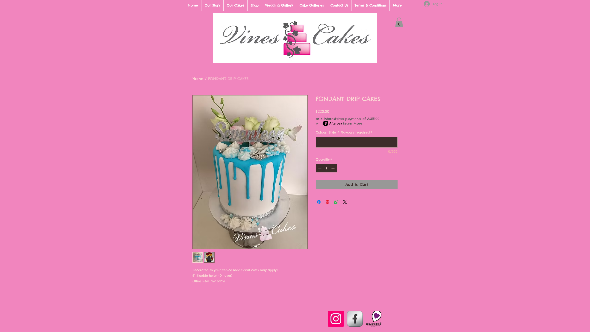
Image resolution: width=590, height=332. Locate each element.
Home (197, 78)
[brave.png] (374, 319)
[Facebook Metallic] (355, 319)
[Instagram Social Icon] (336, 319)
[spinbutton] (326, 168)
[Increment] (333, 168)
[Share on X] (345, 202)
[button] (399, 22)
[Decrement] (319, 168)
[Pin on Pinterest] (327, 202)
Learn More (352, 123)
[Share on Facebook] (319, 202)
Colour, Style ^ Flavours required (344, 132)
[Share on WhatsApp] (336, 202)
